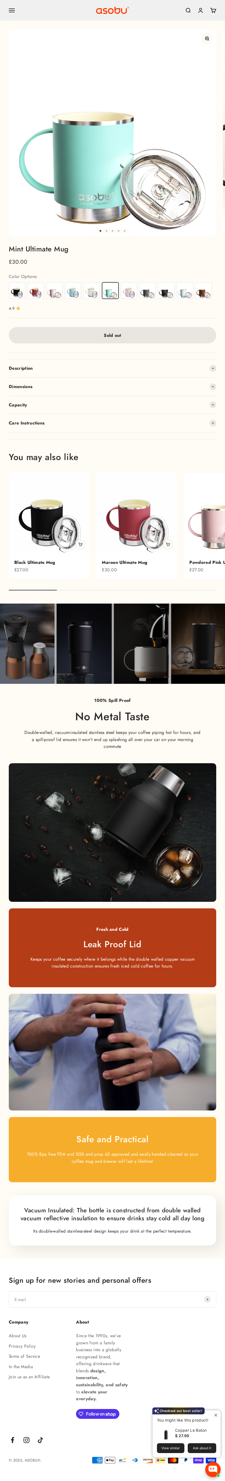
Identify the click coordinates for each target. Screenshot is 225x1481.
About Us (18, 1336)
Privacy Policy (22, 1346)
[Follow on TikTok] (40, 1440)
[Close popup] (216, 1415)
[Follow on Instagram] (26, 1440)
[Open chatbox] (213, 1469)
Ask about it (202, 1448)
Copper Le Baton (191, 1430)
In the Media (21, 1367)
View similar (170, 1448)
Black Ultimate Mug (34, 562)
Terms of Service (24, 1356)
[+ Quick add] (80, 544)
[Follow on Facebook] (12, 1440)
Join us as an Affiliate (29, 1377)
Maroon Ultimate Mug (124, 562)
